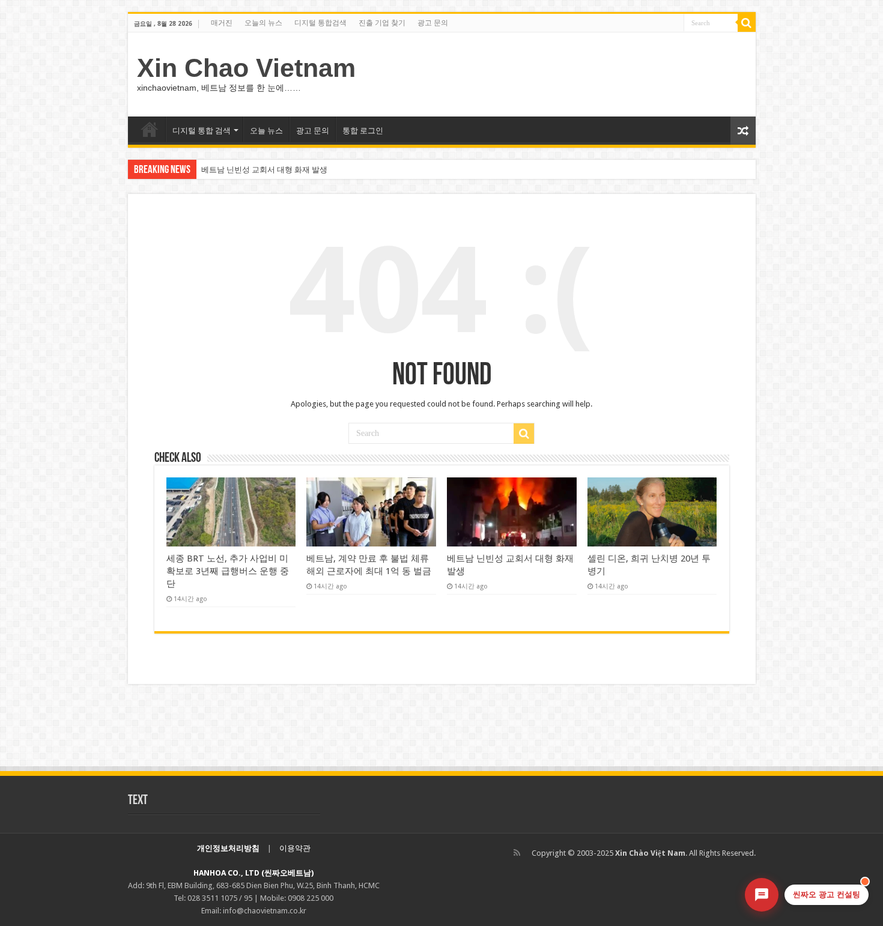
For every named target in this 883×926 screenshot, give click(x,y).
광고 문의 (432, 23)
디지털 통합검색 (320, 23)
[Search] (747, 23)
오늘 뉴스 (266, 130)
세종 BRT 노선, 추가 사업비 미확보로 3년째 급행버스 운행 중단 (227, 571)
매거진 (221, 23)
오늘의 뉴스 (263, 23)
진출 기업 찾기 (382, 23)
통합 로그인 (362, 130)
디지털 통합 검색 (201, 130)
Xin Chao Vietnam (246, 67)
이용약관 (295, 848)
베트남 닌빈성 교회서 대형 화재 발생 (264, 169)
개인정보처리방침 (228, 848)
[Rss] (516, 853)
